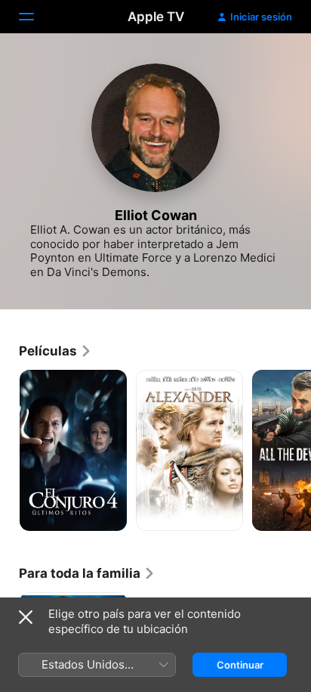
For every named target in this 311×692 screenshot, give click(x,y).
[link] (55, 351)
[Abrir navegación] (35, 16)
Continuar (240, 665)
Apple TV (156, 16)
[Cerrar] (25, 617)
